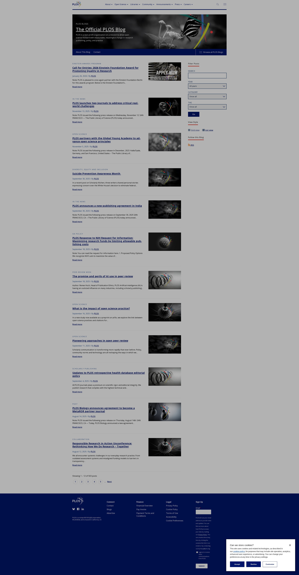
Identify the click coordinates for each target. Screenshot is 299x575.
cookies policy (239, 551)
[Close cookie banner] (290, 545)
